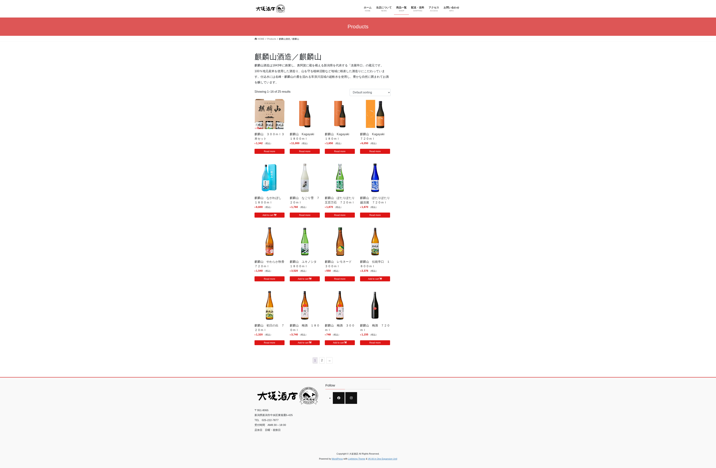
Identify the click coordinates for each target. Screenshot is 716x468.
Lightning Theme (356, 459)
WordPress (337, 459)
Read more (269, 151)
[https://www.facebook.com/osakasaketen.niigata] (339, 398)
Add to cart (268, 215)
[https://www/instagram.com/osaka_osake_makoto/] (351, 398)
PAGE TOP (697, 450)
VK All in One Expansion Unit (382, 459)
